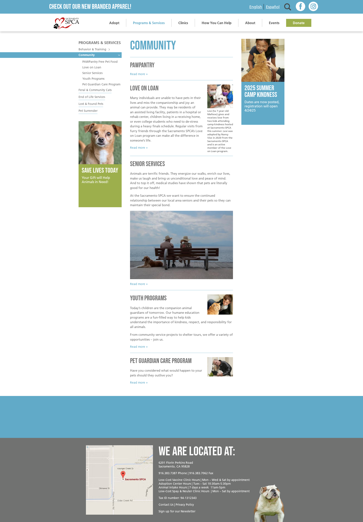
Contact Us (166, 504)
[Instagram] (313, 7)
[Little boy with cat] (220, 304)
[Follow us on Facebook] (300, 7)
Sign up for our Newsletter (177, 511)
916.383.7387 (168, 473)
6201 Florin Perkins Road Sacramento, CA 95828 (176, 464)
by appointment (238, 480)
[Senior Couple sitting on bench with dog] (181, 245)
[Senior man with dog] (220, 366)
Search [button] (287, 7)
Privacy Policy (185, 504)
